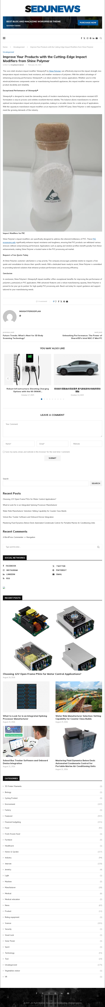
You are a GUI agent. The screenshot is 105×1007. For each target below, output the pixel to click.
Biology (53, 792)
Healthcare (53, 846)
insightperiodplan (17, 65)
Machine (53, 881)
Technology (53, 953)
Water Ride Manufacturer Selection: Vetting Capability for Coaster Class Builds (34, 511)
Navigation (31, 537)
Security (53, 929)
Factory (53, 810)
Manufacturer (53, 887)
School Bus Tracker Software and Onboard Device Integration (28, 517)
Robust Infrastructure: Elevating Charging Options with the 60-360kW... (28, 390)
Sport (53, 947)
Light (53, 875)
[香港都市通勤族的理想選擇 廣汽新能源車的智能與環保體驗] (77, 369)
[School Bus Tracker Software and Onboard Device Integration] (26, 741)
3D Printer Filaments (53, 786)
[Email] (97, 38)
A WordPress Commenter (13, 537)
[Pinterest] (90, 38)
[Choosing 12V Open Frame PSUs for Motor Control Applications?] (52, 637)
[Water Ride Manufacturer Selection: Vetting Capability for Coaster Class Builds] (79, 696)
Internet (53, 863)
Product (53, 911)
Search (5, 478)
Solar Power (53, 941)
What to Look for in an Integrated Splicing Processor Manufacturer (30, 505)
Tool (53, 959)
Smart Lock (53, 935)
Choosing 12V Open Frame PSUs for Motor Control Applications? (29, 499)
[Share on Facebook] (58, 301)
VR (53, 976)
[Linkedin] (93, 38)
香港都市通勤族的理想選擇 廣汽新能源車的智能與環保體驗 (77, 390)
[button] (8, 378)
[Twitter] (84, 38)
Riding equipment (53, 917)
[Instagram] (87, 38)
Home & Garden (53, 852)
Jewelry (53, 869)
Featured (53, 816)
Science (53, 923)
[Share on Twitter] (61, 301)
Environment (53, 804)
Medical (53, 893)
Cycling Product (53, 798)
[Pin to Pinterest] (64, 301)
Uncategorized (18, 47)
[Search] (100, 38)
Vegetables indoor (53, 970)
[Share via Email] (67, 301)
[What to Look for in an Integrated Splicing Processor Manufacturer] (26, 696)
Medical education (53, 899)
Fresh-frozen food (53, 834)
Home (5, 47)
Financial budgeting (53, 822)
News (53, 905)
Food (53, 828)
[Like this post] (56, 301)
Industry (53, 857)
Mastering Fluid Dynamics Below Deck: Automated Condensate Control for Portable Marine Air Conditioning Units (49, 523)
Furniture (53, 840)
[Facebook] (81, 38)
